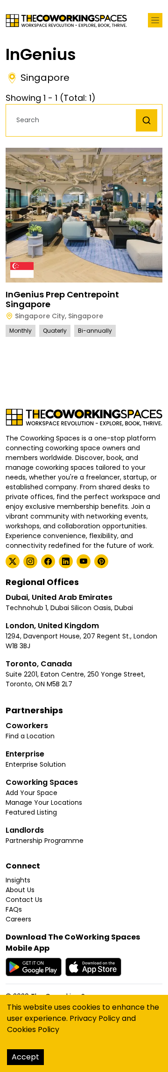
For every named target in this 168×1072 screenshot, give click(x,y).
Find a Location (30, 736)
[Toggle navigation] (155, 20)
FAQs (14, 909)
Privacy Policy (95, 1018)
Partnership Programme (45, 840)
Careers (18, 919)
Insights (18, 880)
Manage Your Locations (44, 802)
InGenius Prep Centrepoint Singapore (62, 299)
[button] (73, 120)
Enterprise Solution (36, 764)
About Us (20, 889)
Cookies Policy (33, 1029)
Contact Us (24, 899)
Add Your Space (31, 792)
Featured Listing (31, 812)
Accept (25, 1057)
